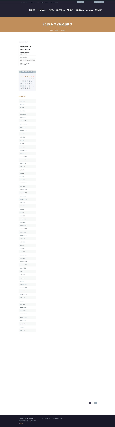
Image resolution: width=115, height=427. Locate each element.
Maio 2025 (22, 140)
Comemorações (25, 49)
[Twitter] (67, 2)
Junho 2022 (22, 242)
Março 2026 (22, 111)
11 (21, 83)
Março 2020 (22, 304)
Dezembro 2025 (23, 120)
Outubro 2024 (23, 163)
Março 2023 (22, 215)
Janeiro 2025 (22, 153)
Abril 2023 (22, 212)
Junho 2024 (22, 170)
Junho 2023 (22, 206)
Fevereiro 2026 (23, 114)
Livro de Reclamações (69, 418)
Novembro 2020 (23, 287)
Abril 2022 (22, 248)
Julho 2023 (22, 202)
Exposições (23, 57)
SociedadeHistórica (32, 10)
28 (27, 88)
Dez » (34, 72)
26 (23, 88)
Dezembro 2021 (23, 261)
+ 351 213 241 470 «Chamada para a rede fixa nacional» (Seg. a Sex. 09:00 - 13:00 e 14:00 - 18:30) (39, 2)
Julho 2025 (22, 133)
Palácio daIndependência (42, 10)
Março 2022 (22, 251)
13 (25, 83)
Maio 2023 (22, 209)
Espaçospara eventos (80, 10)
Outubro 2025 (23, 127)
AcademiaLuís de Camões (60, 10)
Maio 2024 (22, 173)
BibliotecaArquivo (70, 10)
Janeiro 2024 (22, 186)
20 (25, 86)
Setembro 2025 (23, 130)
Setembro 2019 (23, 323)
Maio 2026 (22, 104)
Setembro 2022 (23, 235)
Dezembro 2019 (23, 314)
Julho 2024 (22, 166)
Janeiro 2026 (22, 117)
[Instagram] (69, 2)
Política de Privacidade (57, 418)
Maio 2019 (22, 327)
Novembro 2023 (23, 192)
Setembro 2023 (23, 199)
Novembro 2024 (23, 160)
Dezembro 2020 (23, 284)
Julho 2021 (22, 271)
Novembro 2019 (23, 317)
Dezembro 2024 (23, 156)
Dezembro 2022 (23, 225)
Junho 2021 (22, 274)
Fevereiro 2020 (23, 307)
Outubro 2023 (23, 196)
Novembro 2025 (23, 124)
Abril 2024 (22, 176)
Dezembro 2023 (23, 189)
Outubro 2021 (23, 268)
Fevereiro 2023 (23, 219)
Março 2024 (22, 179)
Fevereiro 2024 (23, 183)
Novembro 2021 (23, 265)
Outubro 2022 (23, 232)
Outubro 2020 (23, 291)
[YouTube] (71, 2)
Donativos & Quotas (98, 10)
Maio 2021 (22, 278)
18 (21, 86)
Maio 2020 (22, 301)
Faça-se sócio (99, 2)
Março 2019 (22, 330)
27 (25, 88)
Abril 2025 (22, 143)
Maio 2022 (22, 245)
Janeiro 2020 (22, 310)
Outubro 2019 (23, 320)
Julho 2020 (22, 297)
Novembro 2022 (23, 228)
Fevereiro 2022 (23, 255)
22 (29, 86)
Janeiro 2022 (22, 258)
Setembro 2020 (23, 294)
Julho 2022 (22, 238)
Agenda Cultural (25, 46)
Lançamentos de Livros (27, 60)
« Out (20, 72)
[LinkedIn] (65, 2)
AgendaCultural (51, 10)
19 (23, 86)
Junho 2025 (22, 137)
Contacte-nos (80, 2)
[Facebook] (63, 2)
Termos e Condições (45, 418)
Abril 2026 (22, 107)
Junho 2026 (22, 101)
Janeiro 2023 (22, 222)
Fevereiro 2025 (23, 150)
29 (29, 88)
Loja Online (89, 10)
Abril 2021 (22, 281)
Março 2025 (22, 147)
